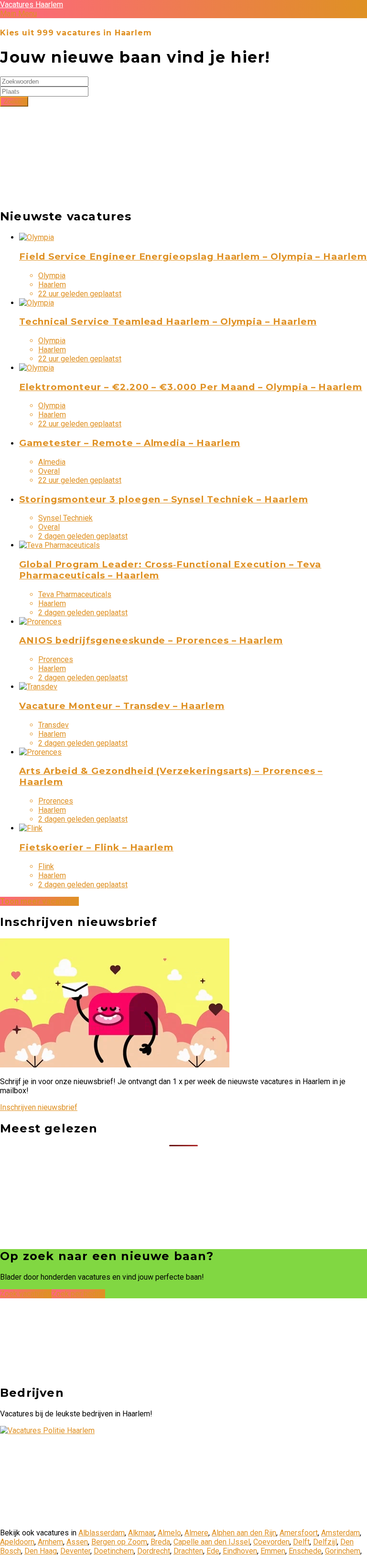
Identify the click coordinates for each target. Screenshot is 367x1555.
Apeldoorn (17, 1541)
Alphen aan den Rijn (244, 1532)
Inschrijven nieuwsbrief (38, 1107)
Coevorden (271, 1541)
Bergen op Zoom (119, 1541)
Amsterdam (340, 1532)
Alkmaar (141, 1532)
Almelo (169, 1532)
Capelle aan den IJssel (211, 1541)
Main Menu (18, 13)
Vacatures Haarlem (31, 4)
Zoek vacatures (26, 1293)
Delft (301, 1541)
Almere (196, 1532)
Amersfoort (299, 1532)
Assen (77, 1541)
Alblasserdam (101, 1532)
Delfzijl (325, 1541)
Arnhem (50, 1541)
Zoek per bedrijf (78, 1293)
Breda (160, 1541)
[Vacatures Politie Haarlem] (47, 1430)
